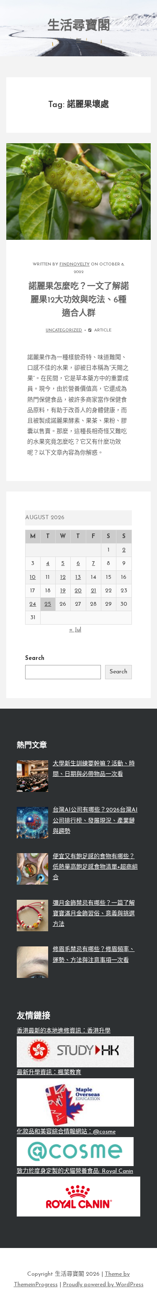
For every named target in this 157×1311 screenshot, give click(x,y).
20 (78, 591)
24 (32, 604)
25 (47, 604)
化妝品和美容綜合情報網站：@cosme (66, 1132)
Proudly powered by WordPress (103, 1285)
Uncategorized (64, 330)
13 (78, 577)
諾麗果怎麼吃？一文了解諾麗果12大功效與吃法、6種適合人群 (78, 300)
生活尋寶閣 (78, 26)
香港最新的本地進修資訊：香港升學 (64, 1031)
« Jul (75, 630)
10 (33, 577)
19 (63, 591)
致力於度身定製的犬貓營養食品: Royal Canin (75, 1171)
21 (93, 591)
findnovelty (74, 264)
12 (63, 577)
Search (34, 658)
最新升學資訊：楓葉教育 (49, 1072)
